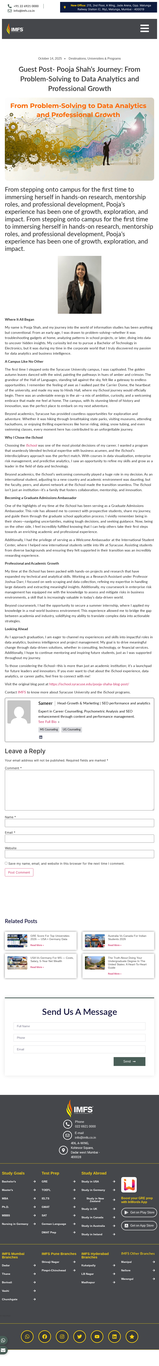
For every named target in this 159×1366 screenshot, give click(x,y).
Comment (13, 768)
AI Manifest (5, 1316)
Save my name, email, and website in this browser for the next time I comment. (66, 863)
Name (10, 817)
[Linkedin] (114, 1336)
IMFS (22, 692)
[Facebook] (44, 1336)
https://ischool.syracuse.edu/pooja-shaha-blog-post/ (89, 684)
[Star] (132, 1336)
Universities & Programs (104, 58)
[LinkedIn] (40, 737)
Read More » (37, 945)
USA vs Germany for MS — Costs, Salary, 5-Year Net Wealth (52, 959)
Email (10, 832)
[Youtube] (97, 1336)
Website (10, 848)
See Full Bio (47, 722)
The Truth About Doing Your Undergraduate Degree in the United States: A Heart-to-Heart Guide (127, 962)
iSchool (31, 445)
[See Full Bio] (58, 722)
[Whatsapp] (27, 1336)
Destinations (77, 58)
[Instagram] (62, 1336)
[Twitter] (79, 1336)
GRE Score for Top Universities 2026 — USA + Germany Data (49, 937)
